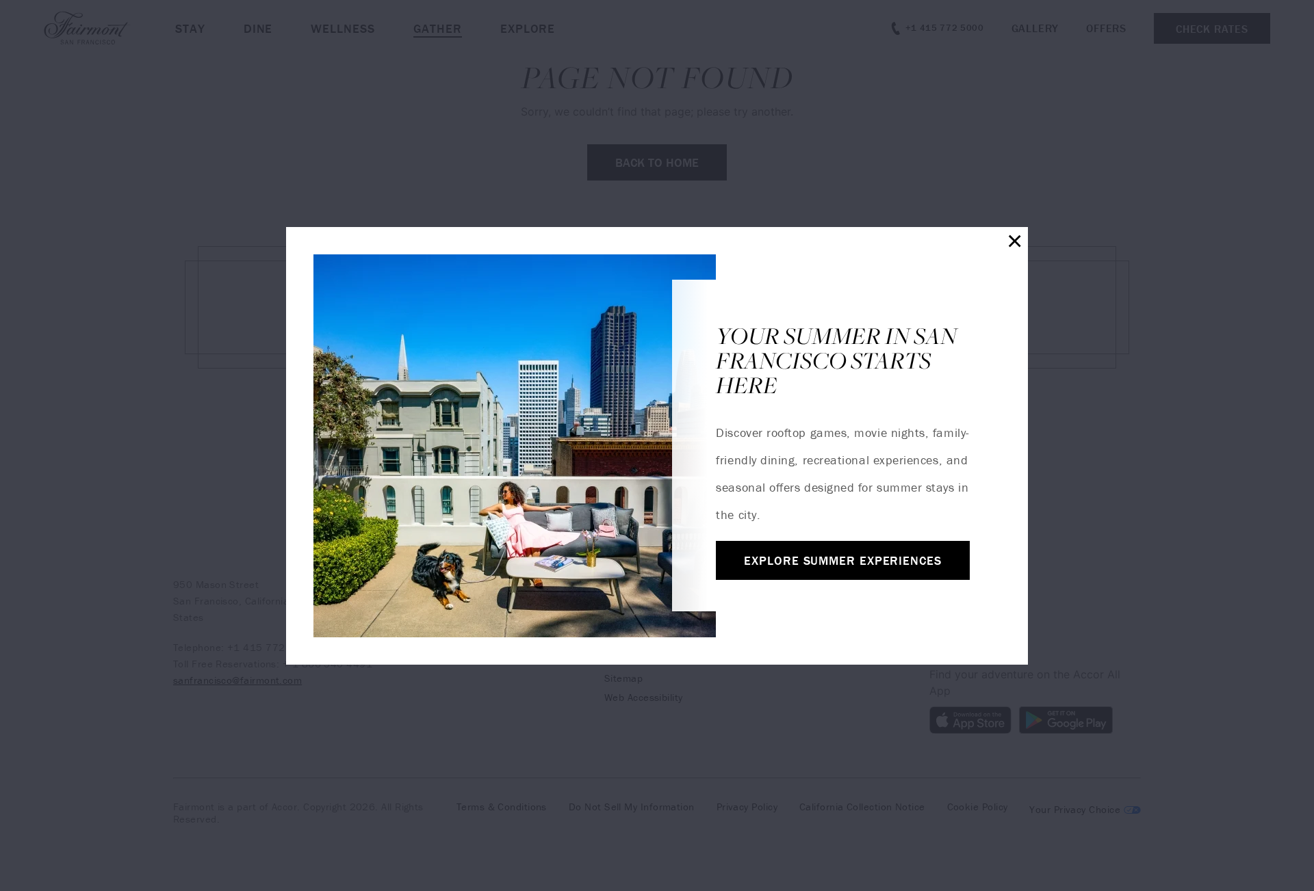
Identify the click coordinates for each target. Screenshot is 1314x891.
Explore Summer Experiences (842, 560)
